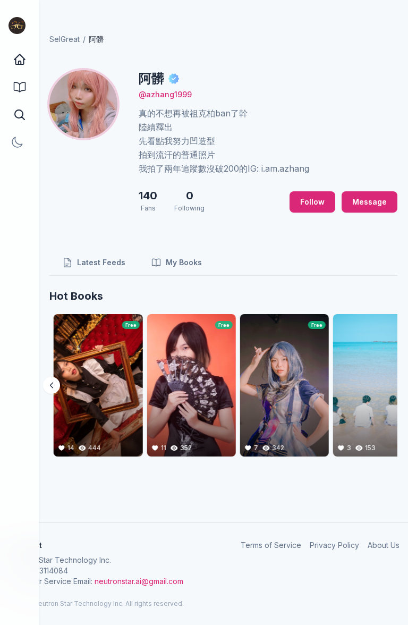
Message (369, 201)
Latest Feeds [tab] (101, 262)
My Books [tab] (184, 262)
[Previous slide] (51, 385)
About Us (384, 545)
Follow (312, 201)
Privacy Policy (334, 545)
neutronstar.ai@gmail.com (139, 581)
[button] (19, 115)
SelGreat (64, 39)
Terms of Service (271, 545)
